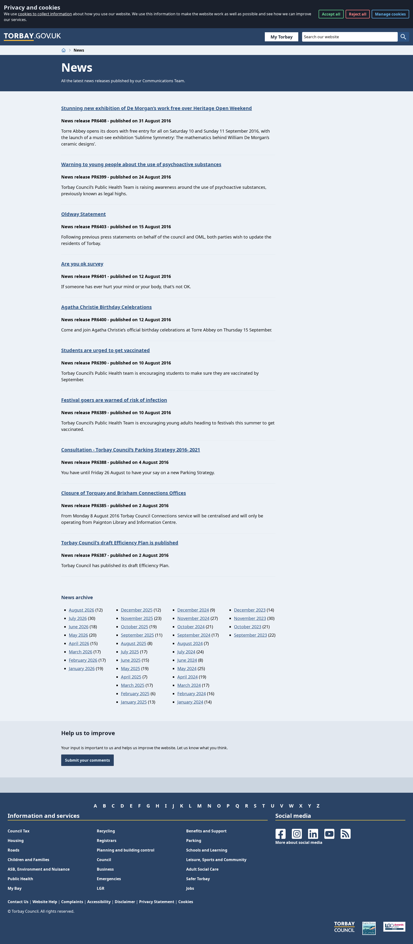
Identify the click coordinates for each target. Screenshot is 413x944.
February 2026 (83, 660)
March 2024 (189, 685)
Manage (390, 14)
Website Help (45, 901)
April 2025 (131, 677)
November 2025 (137, 618)
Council (104, 859)
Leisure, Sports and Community (216, 859)
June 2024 (187, 660)
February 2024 (191, 693)
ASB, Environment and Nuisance (39, 869)
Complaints (72, 901)
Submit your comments (87, 760)
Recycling (106, 831)
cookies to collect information (45, 13)
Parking (193, 840)
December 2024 (193, 610)
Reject (357, 14)
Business (105, 869)
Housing (16, 840)
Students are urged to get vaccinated (105, 350)
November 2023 (250, 618)
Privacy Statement (156, 901)
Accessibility (99, 901)
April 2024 (187, 677)
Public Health (20, 878)
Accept (331, 14)
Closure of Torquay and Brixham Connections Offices (123, 493)
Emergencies (109, 878)
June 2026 (78, 626)
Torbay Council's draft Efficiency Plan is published (119, 542)
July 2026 (78, 618)
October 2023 (247, 626)
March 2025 (132, 685)
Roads (13, 850)
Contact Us (18, 901)
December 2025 (136, 610)
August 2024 (190, 643)
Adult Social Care (202, 869)
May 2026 (78, 635)
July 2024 (186, 652)
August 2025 (133, 643)
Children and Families (28, 859)
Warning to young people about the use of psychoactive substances (141, 164)
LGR (100, 888)
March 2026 (80, 652)
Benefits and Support (206, 831)
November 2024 (193, 618)
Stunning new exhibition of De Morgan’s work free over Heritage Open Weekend (156, 108)
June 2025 (131, 660)
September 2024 (193, 635)
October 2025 (134, 626)
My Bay (15, 888)
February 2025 (135, 693)
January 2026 (82, 668)
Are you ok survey (82, 263)
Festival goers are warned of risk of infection (114, 400)
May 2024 (186, 668)
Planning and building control (125, 850)
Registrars (106, 840)
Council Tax (18, 831)
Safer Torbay (198, 878)
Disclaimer (125, 901)
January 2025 (134, 702)
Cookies (185, 901)
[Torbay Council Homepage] (32, 37)
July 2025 (130, 652)
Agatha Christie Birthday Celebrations (106, 307)
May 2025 (130, 668)
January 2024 (190, 702)
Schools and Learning (206, 850)
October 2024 (191, 626)
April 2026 (79, 643)
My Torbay (282, 37)
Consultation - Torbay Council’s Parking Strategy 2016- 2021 (130, 449)
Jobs (190, 888)
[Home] (63, 50)
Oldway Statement (83, 214)
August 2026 (81, 610)
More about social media (298, 842)
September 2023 (250, 635)
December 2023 (250, 610)
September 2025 (137, 635)
